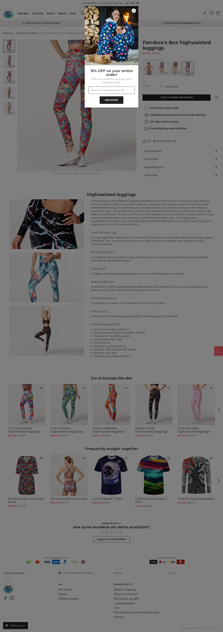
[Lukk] (134, 11)
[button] (111, 316)
